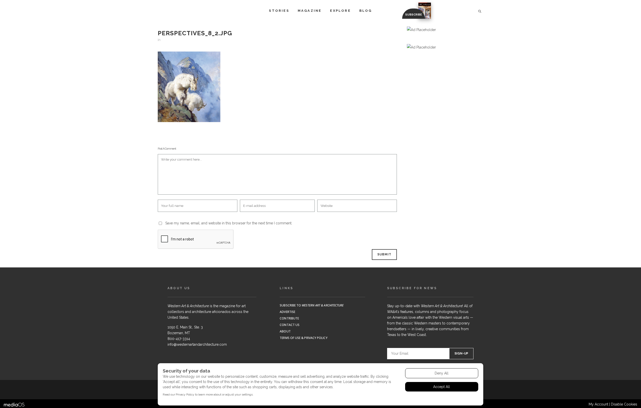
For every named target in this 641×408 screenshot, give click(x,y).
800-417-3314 (179, 339)
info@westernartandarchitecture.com (197, 344)
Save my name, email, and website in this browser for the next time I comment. (228, 223)
